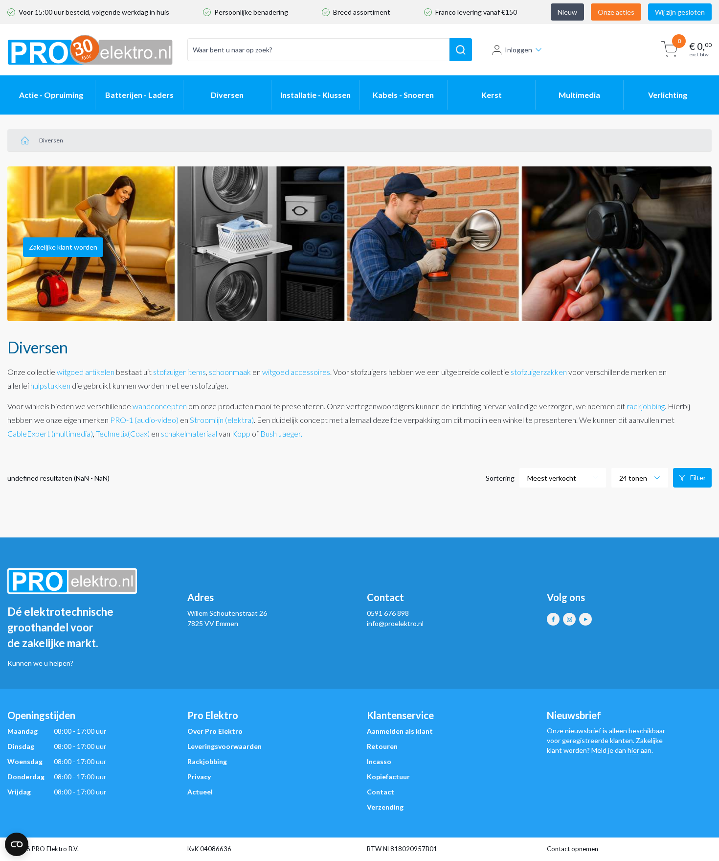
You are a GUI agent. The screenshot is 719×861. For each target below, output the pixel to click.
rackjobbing (646, 406)
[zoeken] (460, 50)
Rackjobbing (207, 761)
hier (633, 750)
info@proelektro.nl (395, 623)
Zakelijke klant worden (63, 247)
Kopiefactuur (388, 776)
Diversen (227, 94)
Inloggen (518, 50)
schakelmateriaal (189, 433)
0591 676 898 (388, 613)
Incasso (379, 761)
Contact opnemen (572, 849)
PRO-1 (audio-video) (144, 419)
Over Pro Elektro (215, 731)
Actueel (200, 792)
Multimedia (579, 94)
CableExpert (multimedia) (50, 433)
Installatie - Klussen (315, 94)
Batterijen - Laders (139, 94)
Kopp (241, 433)
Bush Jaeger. (281, 433)
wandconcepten (160, 406)
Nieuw (567, 12)
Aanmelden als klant (400, 731)
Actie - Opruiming (51, 94)
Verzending (385, 807)
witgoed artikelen (85, 371)
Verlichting (667, 94)
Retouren (382, 746)
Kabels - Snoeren (403, 94)
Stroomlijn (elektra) (222, 419)
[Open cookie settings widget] (16, 844)
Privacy (199, 776)
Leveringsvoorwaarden (224, 746)
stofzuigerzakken (539, 371)
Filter (698, 477)
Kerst (491, 94)
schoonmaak (230, 371)
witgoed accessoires (296, 371)
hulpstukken (50, 385)
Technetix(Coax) (123, 433)
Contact (380, 792)
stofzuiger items (179, 371)
